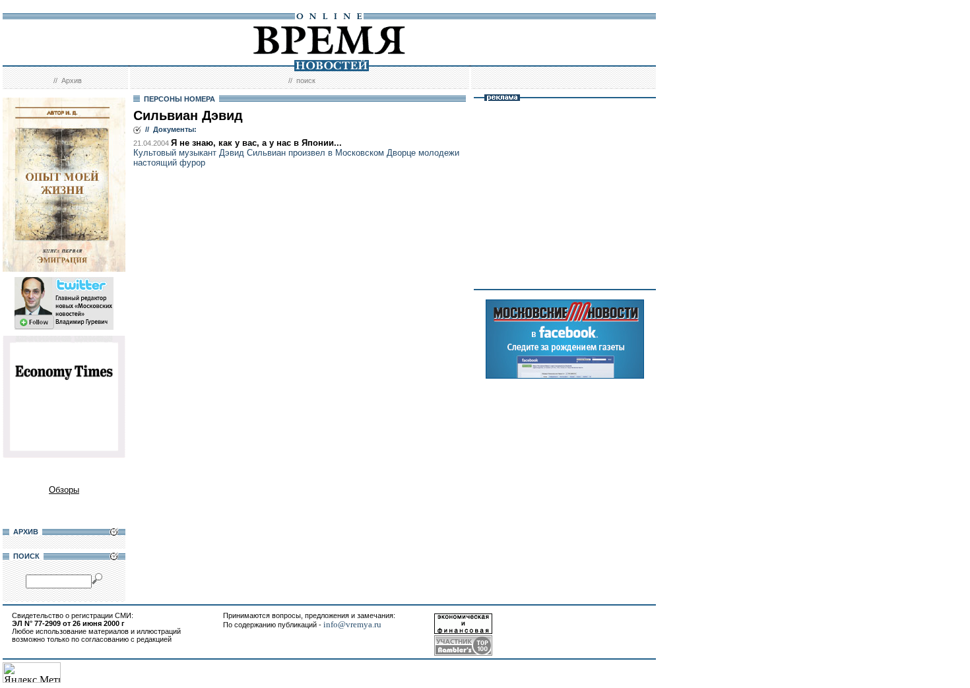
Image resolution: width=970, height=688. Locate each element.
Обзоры (64, 490)
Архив (71, 80)
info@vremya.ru (352, 624)
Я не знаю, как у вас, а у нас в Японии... (256, 143)
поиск (305, 80)
